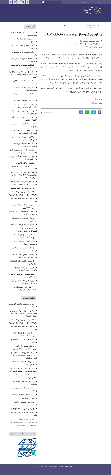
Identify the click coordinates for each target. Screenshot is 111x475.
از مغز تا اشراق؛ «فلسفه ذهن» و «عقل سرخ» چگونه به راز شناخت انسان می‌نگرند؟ (24, 355)
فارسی (99, 2)
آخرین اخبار (30, 26)
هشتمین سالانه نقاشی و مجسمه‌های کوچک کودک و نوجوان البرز (24, 166)
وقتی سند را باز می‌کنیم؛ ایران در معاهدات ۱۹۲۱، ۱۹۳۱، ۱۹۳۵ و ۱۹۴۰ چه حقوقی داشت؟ (23, 175)
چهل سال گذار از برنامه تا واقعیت (22, 409)
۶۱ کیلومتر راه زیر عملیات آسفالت (21, 224)
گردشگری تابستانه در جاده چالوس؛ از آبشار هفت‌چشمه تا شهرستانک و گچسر (23, 74)
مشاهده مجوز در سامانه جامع (23, 433)
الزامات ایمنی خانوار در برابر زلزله (23, 394)
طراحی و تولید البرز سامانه (55, 471)
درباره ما (75, 2)
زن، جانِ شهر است (27, 398)
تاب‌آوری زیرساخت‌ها (26, 419)
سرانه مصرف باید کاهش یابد (23, 100)
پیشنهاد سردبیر (28, 298)
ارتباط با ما (82, 2)
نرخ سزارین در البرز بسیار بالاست (22, 188)
